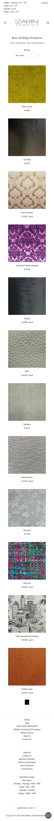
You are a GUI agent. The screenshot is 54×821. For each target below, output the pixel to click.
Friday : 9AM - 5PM (27, 787)
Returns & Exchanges (27, 762)
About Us (27, 736)
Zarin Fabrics (26, 815)
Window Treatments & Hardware (27, 729)
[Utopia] (27, 296)
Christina (27, 159)
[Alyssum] (27, 508)
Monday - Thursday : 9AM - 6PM (27, 783)
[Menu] (5, 23)
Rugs (27, 723)
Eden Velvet (27, 106)
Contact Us (27, 739)
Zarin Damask (27, 212)
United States (26, 808)
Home (12, 43)
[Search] (48, 22)
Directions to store (27, 777)
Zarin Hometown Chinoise (27, 636)
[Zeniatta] (27, 402)
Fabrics (27, 719)
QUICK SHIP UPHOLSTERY (27, 726)
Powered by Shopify (40, 815)
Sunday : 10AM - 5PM (27, 793)
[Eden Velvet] (27, 84)
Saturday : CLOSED (27, 790)
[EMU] (27, 349)
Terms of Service (27, 765)
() (44, 3)
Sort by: (27, 50)
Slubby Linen (27, 689)
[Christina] (27, 137)
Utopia (27, 318)
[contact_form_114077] (48, 815)
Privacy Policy (27, 769)
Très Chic (27, 583)
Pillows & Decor (27, 733)
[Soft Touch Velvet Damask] (27, 243)
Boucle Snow (27, 477)
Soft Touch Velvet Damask (27, 265)
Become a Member (27, 759)
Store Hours (27, 780)
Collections (21, 43)
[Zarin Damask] (27, 190)
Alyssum (27, 530)
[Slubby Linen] (27, 667)
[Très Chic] (27, 561)
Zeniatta (27, 424)
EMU (27, 371)
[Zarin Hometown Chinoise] (27, 614)
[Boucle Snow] (27, 455)
